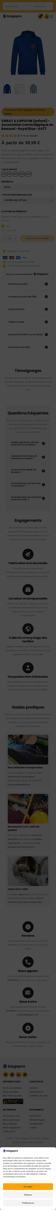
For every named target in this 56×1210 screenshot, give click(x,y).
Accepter (28, 1186)
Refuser (28, 1195)
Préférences (28, 1203)
